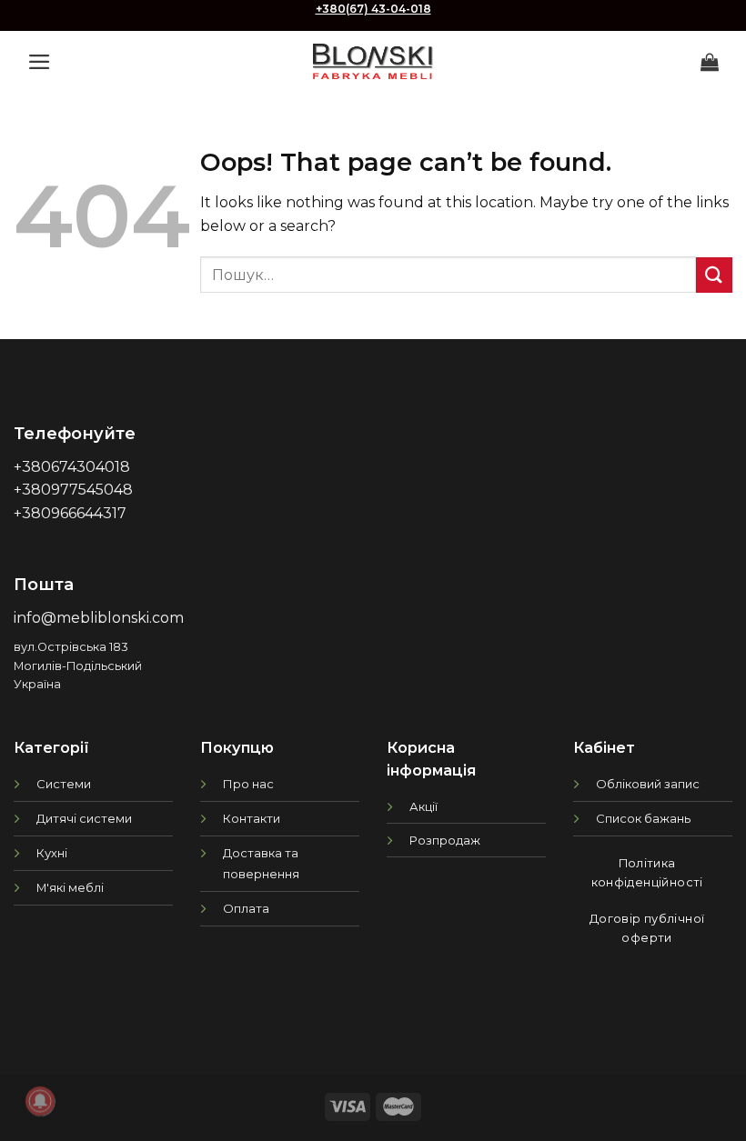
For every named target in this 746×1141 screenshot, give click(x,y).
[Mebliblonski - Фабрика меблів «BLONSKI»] (373, 61)
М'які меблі (70, 887)
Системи (63, 783)
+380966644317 (70, 513)
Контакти (251, 818)
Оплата (246, 908)
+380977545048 (73, 489)
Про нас (248, 783)
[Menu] (39, 61)
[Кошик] (710, 62)
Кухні (51, 853)
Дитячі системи (84, 818)
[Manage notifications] (40, 1101)
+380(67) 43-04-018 (373, 8)
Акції (423, 806)
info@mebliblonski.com (99, 617)
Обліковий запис (648, 783)
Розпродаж (444, 840)
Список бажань (643, 818)
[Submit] (714, 275)
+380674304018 (72, 466)
